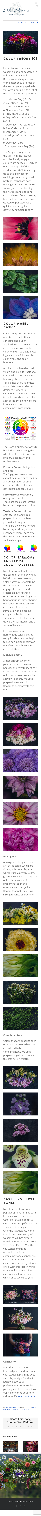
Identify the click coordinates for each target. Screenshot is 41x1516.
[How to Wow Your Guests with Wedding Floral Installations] (10, 1442)
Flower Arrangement (13, 1409)
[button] (5, 1446)
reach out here (26, 1396)
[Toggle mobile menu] (36, 3)
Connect (20, 1476)
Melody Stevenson (10, 1407)
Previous (23, 22)
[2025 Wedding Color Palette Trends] (30, 1442)
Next (32, 22)
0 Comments (25, 1409)
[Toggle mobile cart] (37, 5)
